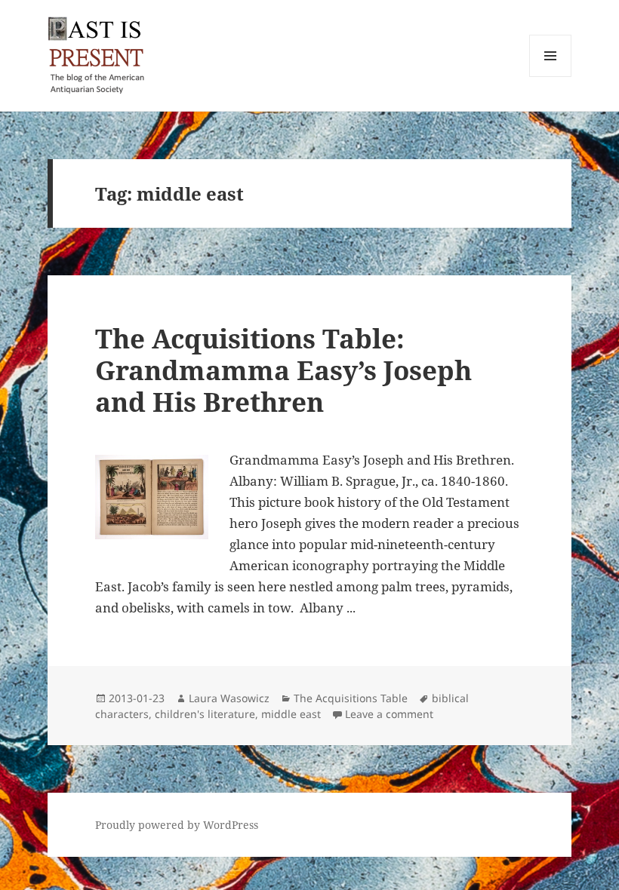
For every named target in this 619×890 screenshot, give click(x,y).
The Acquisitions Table (351, 698)
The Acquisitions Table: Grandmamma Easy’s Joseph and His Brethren (283, 370)
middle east (291, 714)
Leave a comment (389, 714)
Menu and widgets (550, 76)
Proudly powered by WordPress (176, 825)
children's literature (205, 714)
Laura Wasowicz (229, 698)
